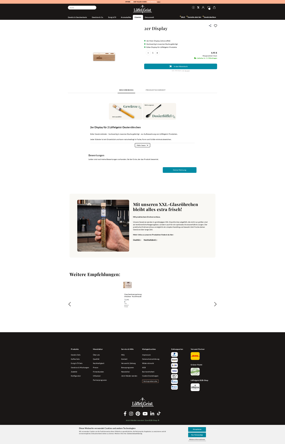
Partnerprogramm (100, 380)
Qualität (96, 359)
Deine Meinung (179, 170)
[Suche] (94, 7)
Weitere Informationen (197, 439)
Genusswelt (149, 17)
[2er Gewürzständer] (105, 51)
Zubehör (137, 17)
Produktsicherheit (156, 90)
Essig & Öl (112, 17)
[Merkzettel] (209, 7)
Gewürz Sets (76, 355)
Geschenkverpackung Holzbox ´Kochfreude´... (132, 295)
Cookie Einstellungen (150, 376)
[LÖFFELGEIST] (142, 9)
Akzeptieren (197, 429)
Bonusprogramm (127, 367)
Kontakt (124, 359)
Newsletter (125, 372)
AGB (144, 367)
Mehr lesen (141, 145)
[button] (203, 7)
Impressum (146, 355)
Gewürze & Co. (98, 17)
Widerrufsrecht (148, 363)
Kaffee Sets (75, 359)
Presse (95, 367)
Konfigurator (76, 376)
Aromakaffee (126, 17)
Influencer (97, 376)
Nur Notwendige (197, 435)
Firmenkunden (98, 372)
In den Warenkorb (181, 66)
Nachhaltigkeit (98, 363)
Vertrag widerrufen (150, 381)
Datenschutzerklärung (134, 433)
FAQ (123, 355)
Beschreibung (126, 90)
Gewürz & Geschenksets (77, 17)
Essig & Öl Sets (77, 363)
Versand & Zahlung (128, 363)
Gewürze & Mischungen (80, 367)
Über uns (96, 355)
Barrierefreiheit (148, 372)
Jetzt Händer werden (129, 376)
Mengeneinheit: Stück (210, 56)
